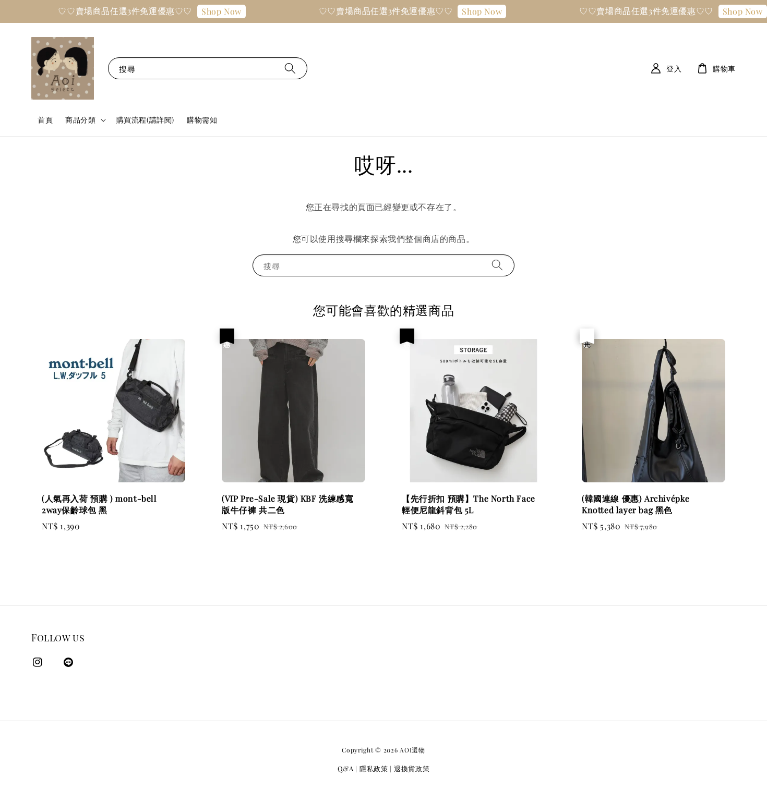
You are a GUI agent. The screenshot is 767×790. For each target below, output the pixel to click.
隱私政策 (373, 768)
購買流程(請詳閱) (145, 120)
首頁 (45, 120)
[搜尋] (290, 68)
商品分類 (80, 120)
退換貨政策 (412, 768)
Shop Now (211, 11)
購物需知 (202, 120)
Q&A (346, 768)
